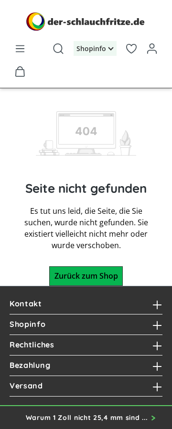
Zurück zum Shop (86, 276)
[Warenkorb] (20, 69)
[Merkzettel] (131, 47)
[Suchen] (58, 47)
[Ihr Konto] (152, 47)
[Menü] (20, 47)
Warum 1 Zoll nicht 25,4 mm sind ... (87, 417)
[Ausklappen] (157, 304)
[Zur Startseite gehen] (86, 21)
